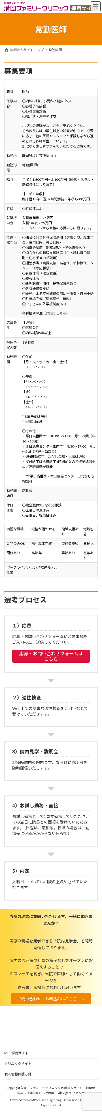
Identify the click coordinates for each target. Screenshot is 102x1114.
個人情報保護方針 (17, 1074)
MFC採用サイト (16, 1053)
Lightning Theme (60, 1100)
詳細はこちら (56, 313)
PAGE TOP (94, 1074)
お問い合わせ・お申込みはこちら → (51, 998)
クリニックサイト (17, 1063)
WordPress (34, 1100)
